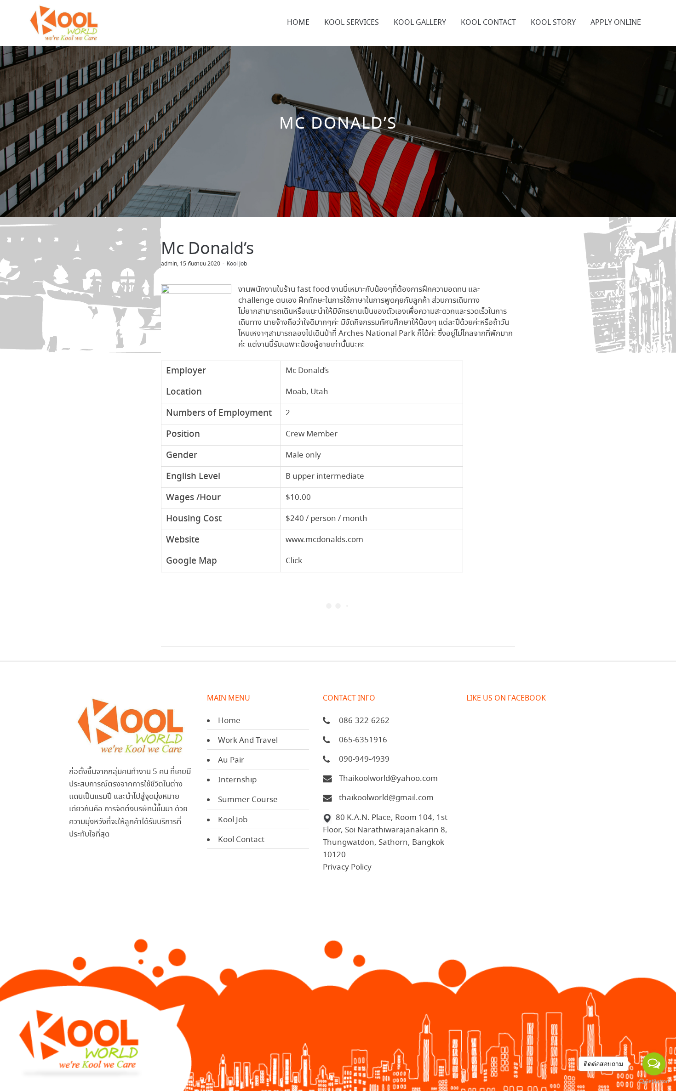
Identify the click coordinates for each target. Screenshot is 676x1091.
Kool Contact (241, 840)
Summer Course (248, 800)
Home (229, 721)
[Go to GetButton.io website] (654, 1082)
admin (169, 264)
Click (294, 561)
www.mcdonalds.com (324, 540)
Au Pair (231, 760)
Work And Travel (248, 740)
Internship (237, 780)
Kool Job (237, 264)
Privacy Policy (347, 867)
